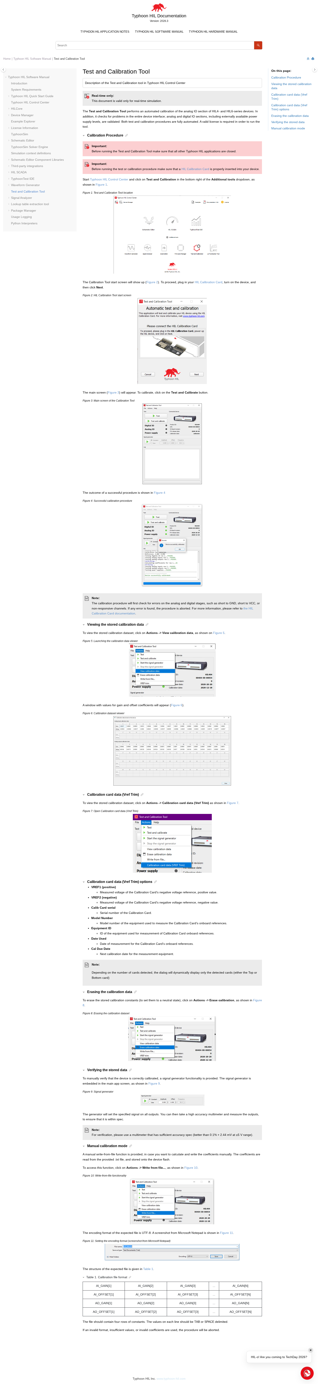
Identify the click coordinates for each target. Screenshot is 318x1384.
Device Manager (22, 115)
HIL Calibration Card (195, 169)
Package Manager (23, 210)
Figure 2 (152, 282)
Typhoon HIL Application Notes (104, 31)
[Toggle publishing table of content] (3, 69)
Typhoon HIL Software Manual (159, 31)
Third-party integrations (27, 166)
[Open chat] (307, 1373)
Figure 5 (219, 633)
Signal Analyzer (21, 197)
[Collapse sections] (308, 58)
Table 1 (148, 1269)
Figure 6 (176, 705)
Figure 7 (232, 803)
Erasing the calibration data (290, 115)
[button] (6, 77)
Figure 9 (154, 1083)
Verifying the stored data (288, 122)
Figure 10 (191, 1167)
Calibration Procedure (286, 77)
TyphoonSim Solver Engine (29, 147)
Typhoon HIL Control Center (30, 102)
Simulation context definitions (31, 153)
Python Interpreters (24, 223)
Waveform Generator (25, 185)
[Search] (258, 45)
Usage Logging (21, 217)
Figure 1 (101, 184)
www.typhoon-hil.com (171, 1378)
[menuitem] (105, 32)
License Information (24, 128)
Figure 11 (226, 1233)
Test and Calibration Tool (69, 58)
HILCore (16, 108)
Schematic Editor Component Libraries (37, 159)
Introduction (19, 83)
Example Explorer (23, 121)
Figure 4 (159, 492)
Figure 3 (113, 392)
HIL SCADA (19, 172)
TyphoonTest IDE (22, 178)
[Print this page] (313, 58)
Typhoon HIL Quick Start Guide (32, 96)
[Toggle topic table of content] (314, 69)
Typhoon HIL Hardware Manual (213, 31)
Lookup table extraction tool (30, 204)
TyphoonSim (19, 134)
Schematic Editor (22, 140)
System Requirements (26, 89)
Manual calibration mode (288, 128)
